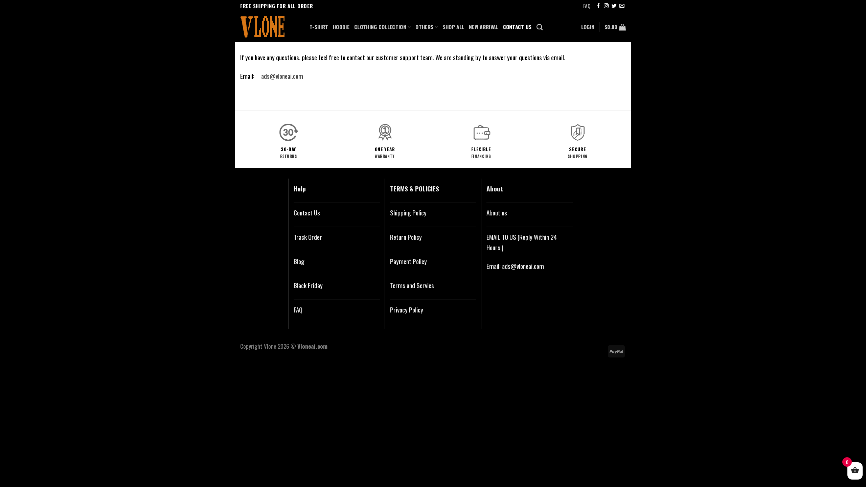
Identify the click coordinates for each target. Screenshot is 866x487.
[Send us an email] (621, 6)
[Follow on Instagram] (606, 6)
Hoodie (341, 26)
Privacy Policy (406, 310)
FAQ (586, 5)
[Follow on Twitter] (614, 6)
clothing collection (380, 26)
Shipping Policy (408, 212)
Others (424, 26)
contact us (517, 26)
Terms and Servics (412, 285)
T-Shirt (319, 26)
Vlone (270, 346)
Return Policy (406, 237)
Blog (299, 261)
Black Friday (308, 285)
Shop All (453, 26)
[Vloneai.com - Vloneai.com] (269, 27)
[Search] (540, 27)
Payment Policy (408, 261)
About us (496, 212)
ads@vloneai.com (282, 76)
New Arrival (483, 26)
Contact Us (307, 212)
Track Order (308, 237)
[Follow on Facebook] (598, 6)
